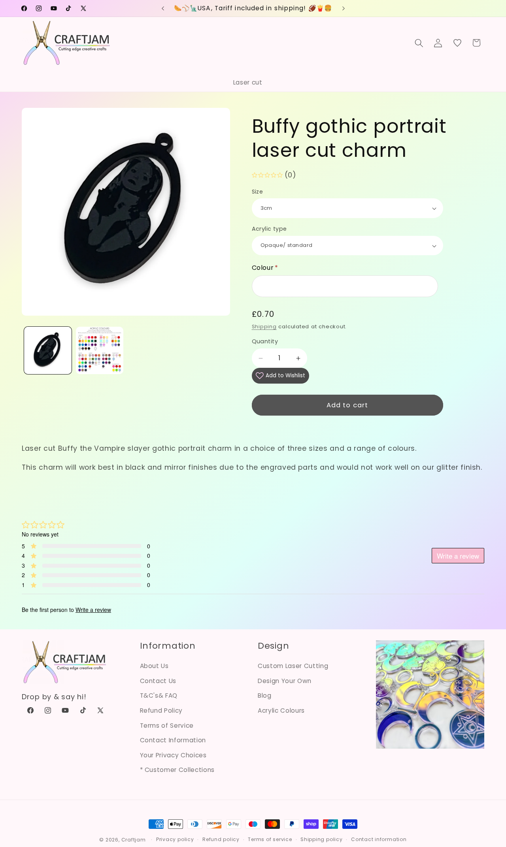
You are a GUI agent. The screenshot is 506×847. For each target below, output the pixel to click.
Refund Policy (161, 710)
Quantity (265, 342)
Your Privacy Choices (173, 755)
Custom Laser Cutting (293, 666)
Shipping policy (321, 839)
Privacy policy (175, 839)
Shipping (264, 326)
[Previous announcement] (163, 8)
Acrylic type (269, 229)
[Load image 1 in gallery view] (48, 350)
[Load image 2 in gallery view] (99, 350)
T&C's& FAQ (159, 695)
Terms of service (270, 839)
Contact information (379, 839)
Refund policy (221, 839)
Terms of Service (167, 725)
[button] (419, 42)
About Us (154, 666)
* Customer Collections (177, 770)
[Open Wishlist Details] (457, 42)
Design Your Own (285, 681)
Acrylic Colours (281, 710)
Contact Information (173, 740)
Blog (265, 695)
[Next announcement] (343, 8)
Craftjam (133, 839)
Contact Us (158, 681)
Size (257, 192)
